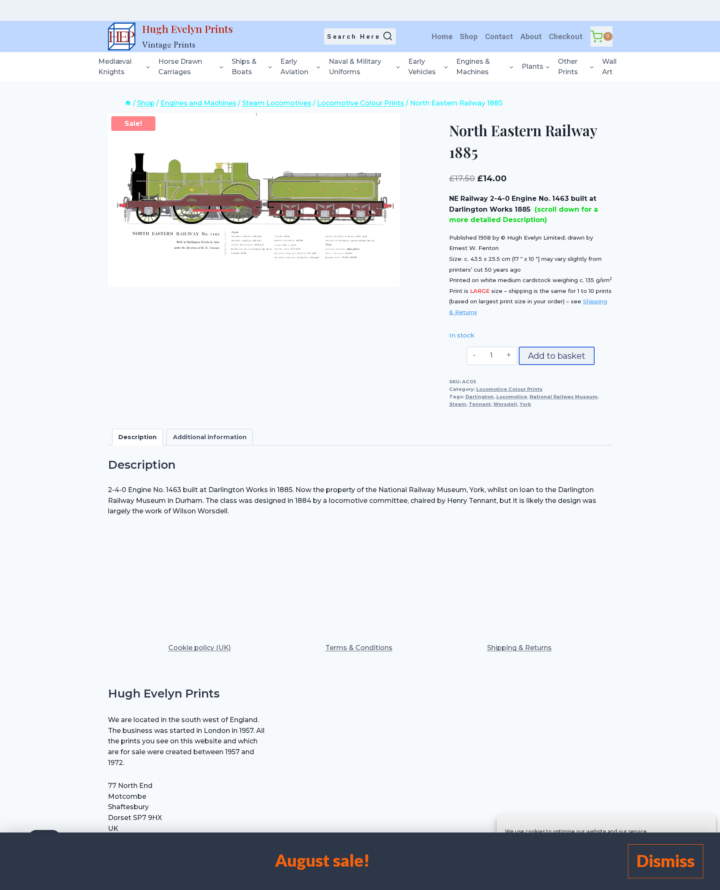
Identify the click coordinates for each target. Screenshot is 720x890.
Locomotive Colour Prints (509, 389)
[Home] (128, 103)
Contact (499, 36)
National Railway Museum (564, 397)
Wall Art (609, 67)
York (525, 404)
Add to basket (556, 356)
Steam (457, 404)
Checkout (565, 36)
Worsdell (505, 404)
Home (442, 36)
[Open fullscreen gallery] (391, 278)
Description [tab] (137, 437)
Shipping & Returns (519, 648)
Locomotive (511, 397)
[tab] (254, 278)
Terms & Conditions (358, 648)
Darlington (479, 397)
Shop (469, 36)
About (531, 36)
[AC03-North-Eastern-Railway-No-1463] (254, 200)
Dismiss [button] (666, 861)
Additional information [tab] (210, 437)
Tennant (480, 404)
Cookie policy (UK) (199, 648)
